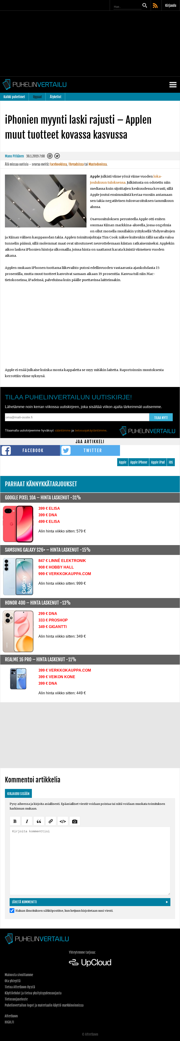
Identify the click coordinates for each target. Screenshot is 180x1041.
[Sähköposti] (50, 157)
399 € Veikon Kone (56, 677)
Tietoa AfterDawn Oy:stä (20, 987)
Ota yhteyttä (12, 981)
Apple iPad (158, 462)
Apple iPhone (138, 462)
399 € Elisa (49, 508)
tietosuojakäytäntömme (90, 430)
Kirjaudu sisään (18, 794)
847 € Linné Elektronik (62, 561)
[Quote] (39, 820)
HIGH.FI (9, 1022)
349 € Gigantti (52, 627)
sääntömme (63, 430)
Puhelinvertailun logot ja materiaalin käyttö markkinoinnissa (44, 1005)
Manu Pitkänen (14, 156)
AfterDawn (11, 1016)
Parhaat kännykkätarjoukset (41, 484)
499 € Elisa (49, 522)
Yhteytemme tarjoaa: (82, 952)
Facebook (33, 450)
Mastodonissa (98, 164)
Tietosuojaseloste (16, 999)
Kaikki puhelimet (14, 97)
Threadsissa (76, 164)
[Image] (75, 820)
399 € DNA (47, 515)
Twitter (93, 450)
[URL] (51, 820)
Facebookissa (58, 164)
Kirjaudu (170, 5)
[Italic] (27, 820)
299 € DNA (47, 614)
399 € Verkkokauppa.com (64, 670)
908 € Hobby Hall (56, 567)
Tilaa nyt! (161, 418)
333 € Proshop (53, 620)
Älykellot (55, 97)
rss (156, 6)
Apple (122, 462)
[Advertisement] (90, 43)
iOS (171, 462)
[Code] (63, 820)
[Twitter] (57, 157)
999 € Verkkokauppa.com (64, 574)
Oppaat (37, 97)
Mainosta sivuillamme (19, 975)
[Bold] (15, 820)
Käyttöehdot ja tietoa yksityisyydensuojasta (33, 993)
